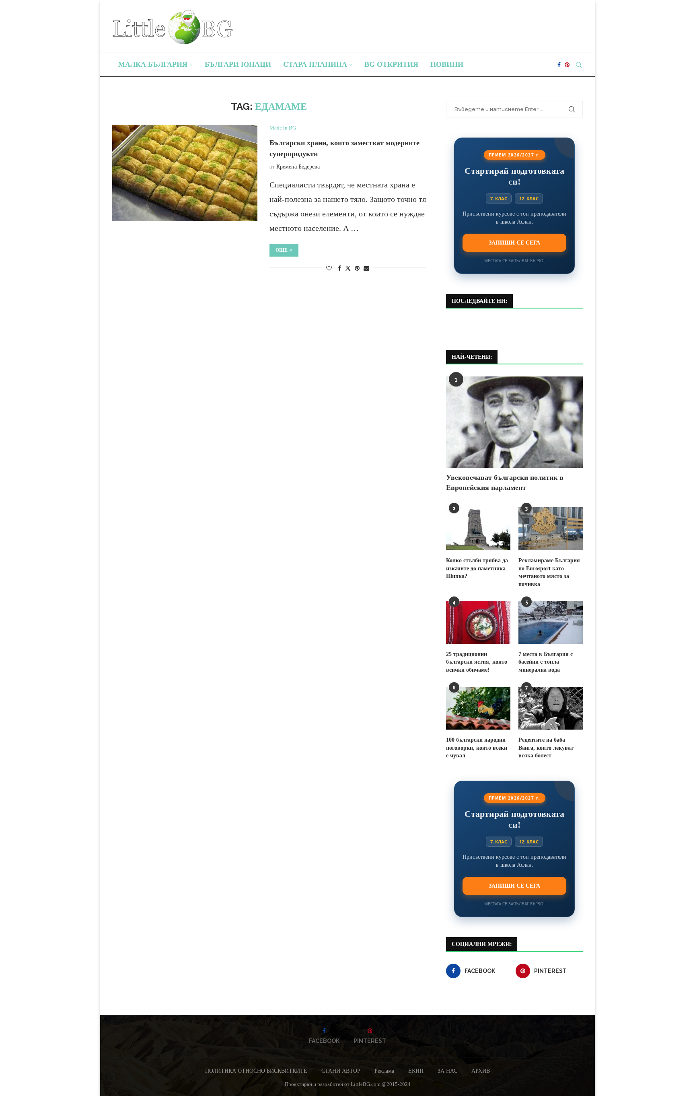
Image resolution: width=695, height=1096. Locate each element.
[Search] (579, 64)
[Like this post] (329, 268)
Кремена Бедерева (298, 167)
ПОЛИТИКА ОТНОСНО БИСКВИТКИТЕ (256, 1071)
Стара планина (315, 64)
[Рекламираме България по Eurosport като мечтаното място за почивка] (550, 528)
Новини (446, 64)
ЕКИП (416, 1071)
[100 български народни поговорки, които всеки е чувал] (478, 708)
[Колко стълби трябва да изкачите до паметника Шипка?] (478, 528)
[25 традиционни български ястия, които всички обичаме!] (478, 622)
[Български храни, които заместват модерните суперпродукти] (184, 173)
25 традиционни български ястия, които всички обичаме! (476, 662)
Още (282, 250)
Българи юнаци (238, 64)
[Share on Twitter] (348, 268)
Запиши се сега (514, 242)
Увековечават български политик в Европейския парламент (504, 482)
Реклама (384, 1071)
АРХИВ (480, 1071)
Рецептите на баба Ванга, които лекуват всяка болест (546, 748)
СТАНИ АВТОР (340, 1071)
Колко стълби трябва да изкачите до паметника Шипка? (477, 568)
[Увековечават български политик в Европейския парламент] (514, 422)
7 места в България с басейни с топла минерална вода (545, 662)
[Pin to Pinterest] (357, 268)
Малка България (152, 64)
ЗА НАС (447, 1071)
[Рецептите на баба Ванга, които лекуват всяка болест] (550, 708)
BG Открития (391, 64)
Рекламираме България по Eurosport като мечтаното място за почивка (549, 572)
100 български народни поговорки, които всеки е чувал (476, 748)
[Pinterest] (567, 64)
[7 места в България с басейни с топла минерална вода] (550, 622)
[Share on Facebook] (339, 268)
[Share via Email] (366, 268)
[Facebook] (559, 64)
